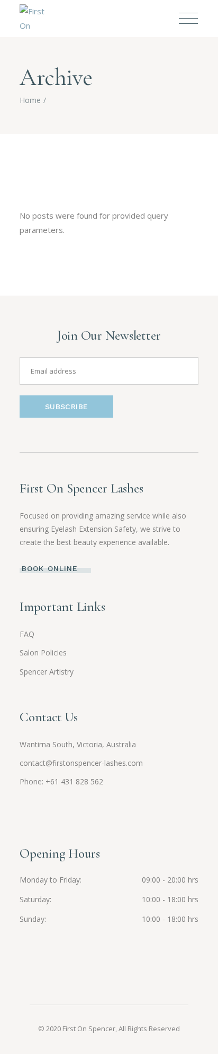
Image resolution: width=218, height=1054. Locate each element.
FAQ (27, 634)
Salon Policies (43, 652)
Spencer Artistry (47, 672)
